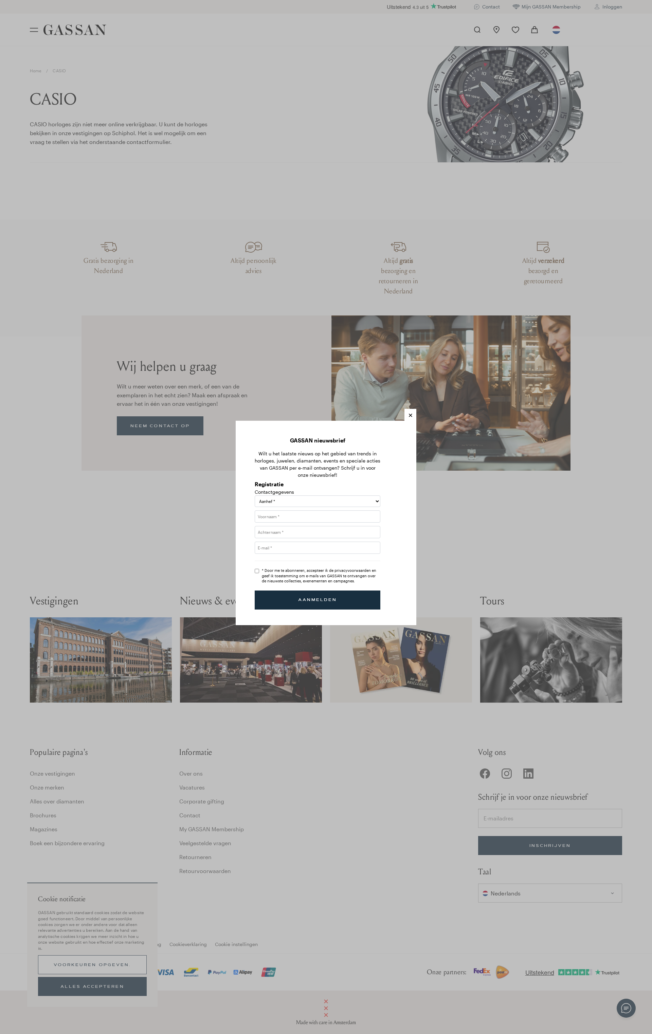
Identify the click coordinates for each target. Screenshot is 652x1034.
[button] (410, 415)
